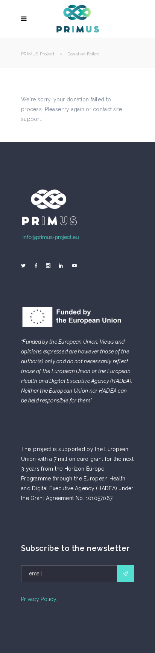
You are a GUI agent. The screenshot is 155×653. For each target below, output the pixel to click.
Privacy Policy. (39, 599)
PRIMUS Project (38, 54)
